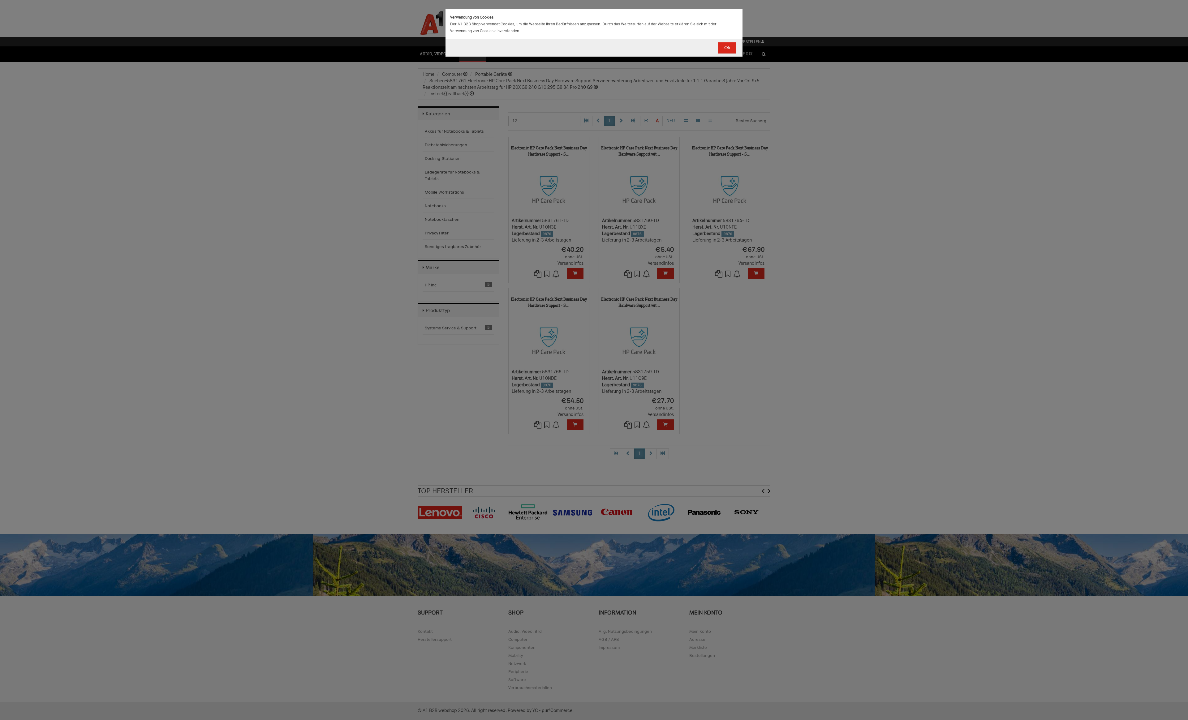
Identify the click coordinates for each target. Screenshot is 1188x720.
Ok (727, 47)
